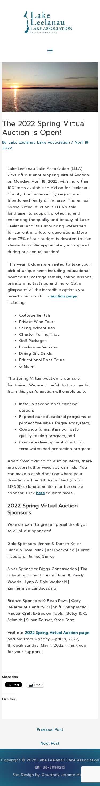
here (40, 493)
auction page (64, 296)
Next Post (50, 743)
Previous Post (50, 729)
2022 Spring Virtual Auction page (57, 632)
